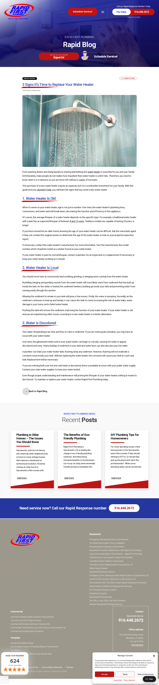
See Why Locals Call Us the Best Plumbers (107, 600)
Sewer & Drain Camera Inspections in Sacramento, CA (112, 579)
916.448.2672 (124, 508)
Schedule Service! (82, 11)
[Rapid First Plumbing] (19, 11)
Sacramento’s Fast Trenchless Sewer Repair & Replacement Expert (118, 582)
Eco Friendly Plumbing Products (102, 590)
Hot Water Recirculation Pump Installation (107, 543)
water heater (94, 172)
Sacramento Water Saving (22, 643)
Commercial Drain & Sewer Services (26, 620)
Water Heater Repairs (98, 568)
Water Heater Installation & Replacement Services (110, 586)
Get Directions (137, 645)
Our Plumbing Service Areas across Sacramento (31, 654)
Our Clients (15, 650)
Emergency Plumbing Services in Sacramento (108, 539)
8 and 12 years (77, 221)
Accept (104, 674)
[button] (154, 655)
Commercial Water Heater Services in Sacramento (32, 617)
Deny (125, 674)
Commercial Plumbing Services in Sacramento (30, 624)
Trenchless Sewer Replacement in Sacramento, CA (111, 564)
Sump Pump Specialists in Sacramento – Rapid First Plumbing (115, 554)
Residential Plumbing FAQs (100, 597)
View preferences (146, 674)
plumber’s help (44, 189)
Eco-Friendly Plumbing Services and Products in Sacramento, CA (38, 627)
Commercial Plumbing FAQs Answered (27, 631)
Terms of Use (32, 667)
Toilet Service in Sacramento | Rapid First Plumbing (111, 557)
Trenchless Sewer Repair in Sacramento (106, 561)
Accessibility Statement (52, 667)
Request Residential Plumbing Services (105, 604)
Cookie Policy (118, 680)
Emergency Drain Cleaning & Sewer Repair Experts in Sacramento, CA (118, 575)
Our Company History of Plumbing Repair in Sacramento (34, 646)
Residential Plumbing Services (102, 572)
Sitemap (69, 667)
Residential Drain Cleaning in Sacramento (106, 547)
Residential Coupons (98, 593)
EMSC (64, 671)
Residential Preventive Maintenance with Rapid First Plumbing (115, 550)
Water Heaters (29, 78)
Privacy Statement (129, 680)
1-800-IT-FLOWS (133, 17)
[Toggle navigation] (102, 12)
